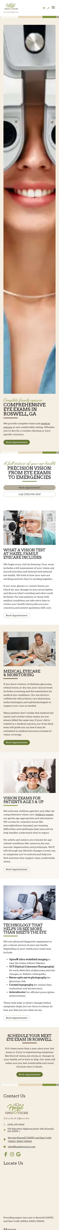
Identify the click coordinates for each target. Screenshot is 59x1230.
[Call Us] (48, 8)
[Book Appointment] (44, 8)
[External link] (16, 1111)
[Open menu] (53, 7)
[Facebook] (5, 1154)
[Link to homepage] (11, 8)
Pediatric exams (44, 814)
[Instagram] (12, 1154)
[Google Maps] (18, 1154)
